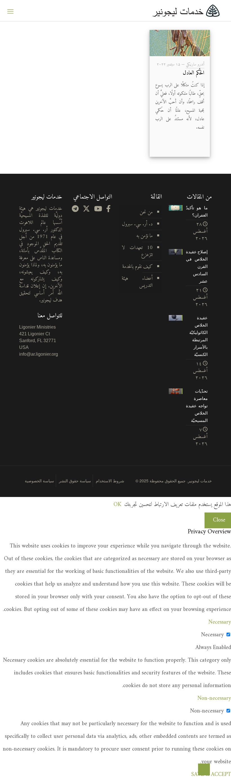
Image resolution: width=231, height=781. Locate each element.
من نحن (146, 212)
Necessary (212, 635)
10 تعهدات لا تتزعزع (137, 251)
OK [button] (117, 505)
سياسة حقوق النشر (75, 480)
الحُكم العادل (193, 73)
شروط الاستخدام (110, 480)
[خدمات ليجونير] (185, 10)
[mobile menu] (10, 11)
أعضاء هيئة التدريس (137, 282)
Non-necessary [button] (214, 698)
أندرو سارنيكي (195, 64)
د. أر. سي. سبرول (137, 224)
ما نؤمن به (144, 236)
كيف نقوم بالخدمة (137, 266)
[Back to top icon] (204, 769)
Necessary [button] (219, 622)
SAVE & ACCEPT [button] (211, 775)
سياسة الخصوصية (39, 480)
